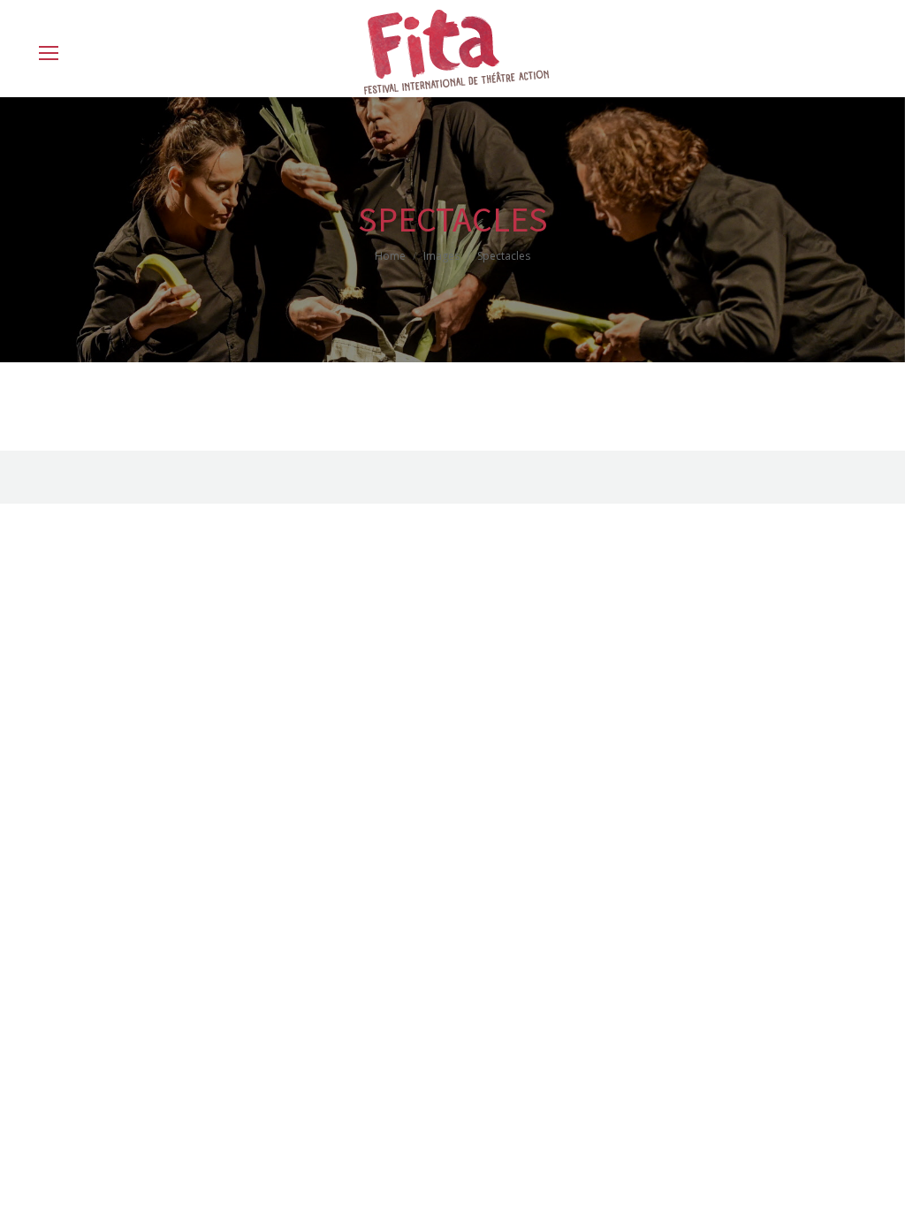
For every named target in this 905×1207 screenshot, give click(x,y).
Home (390, 255)
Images (441, 255)
